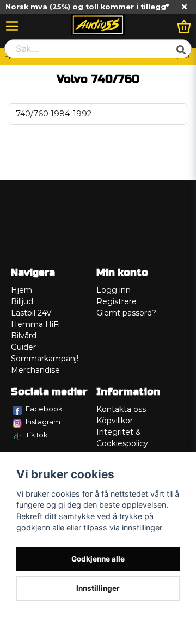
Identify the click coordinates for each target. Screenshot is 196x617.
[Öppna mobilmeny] (12, 26)
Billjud (22, 301)
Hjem (21, 290)
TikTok (37, 434)
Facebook (44, 408)
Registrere (116, 301)
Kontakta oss (121, 409)
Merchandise (35, 370)
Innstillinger (98, 588)
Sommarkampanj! (44, 358)
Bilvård (23, 336)
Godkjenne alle (98, 558)
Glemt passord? (126, 313)
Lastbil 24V (31, 313)
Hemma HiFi (35, 324)
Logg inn (113, 290)
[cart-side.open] (184, 26)
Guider (23, 347)
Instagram (43, 421)
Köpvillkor (114, 420)
